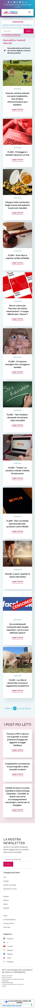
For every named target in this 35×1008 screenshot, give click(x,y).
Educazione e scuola (10, 889)
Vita (4, 877)
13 (18, 708)
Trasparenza (5, 981)
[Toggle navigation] (29, 12)
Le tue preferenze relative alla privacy (19, 1001)
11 (12, 708)
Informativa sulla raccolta (11, 1006)
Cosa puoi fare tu (8, 923)
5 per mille (6, 927)
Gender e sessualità (9, 885)
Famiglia (6, 881)
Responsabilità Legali (7, 982)
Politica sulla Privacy (7, 975)
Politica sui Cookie (6, 977)
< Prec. (7, 708)
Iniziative (6, 896)
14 (20, 708)
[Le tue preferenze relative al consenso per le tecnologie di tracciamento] (31, 1004)
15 (23, 708)
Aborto (5, 904)
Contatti (17, 7)
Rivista (6, 4)
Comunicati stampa (9, 919)
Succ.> (28, 708)
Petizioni (6, 900)
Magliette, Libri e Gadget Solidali (20, 4)
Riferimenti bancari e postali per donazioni (13, 979)
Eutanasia (6, 908)
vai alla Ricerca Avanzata (10, 35)
